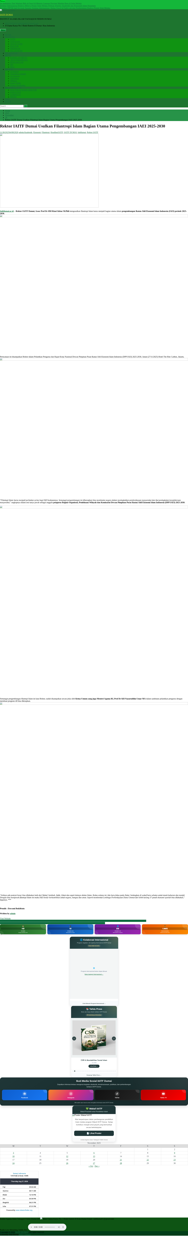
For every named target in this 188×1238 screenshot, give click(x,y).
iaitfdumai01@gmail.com (28, 23)
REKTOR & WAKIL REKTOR (23, 90)
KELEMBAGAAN (13, 88)
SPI (11, 65)
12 (67, 1156)
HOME (8, 35)
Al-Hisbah (14, 71)
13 (94, 1156)
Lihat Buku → (94, 1066)
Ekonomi (37, 132)
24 (13, 1163)
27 (94, 1163)
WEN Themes (25, 1234)
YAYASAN (15, 42)
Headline (54, 132)
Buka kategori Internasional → (94, 974)
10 (13, 1156)
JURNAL (9, 69)
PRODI (13, 97)
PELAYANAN (11, 53)
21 (121, 1160)
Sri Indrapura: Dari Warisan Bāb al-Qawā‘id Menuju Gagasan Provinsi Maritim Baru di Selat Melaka (41, 3)
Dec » (97, 1166)
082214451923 (11, 23)
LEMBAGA (15, 95)
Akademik (28, 132)
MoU (12, 67)
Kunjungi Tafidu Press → (94, 1075)
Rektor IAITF (92, 132)
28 (121, 1163)
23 (175, 1160)
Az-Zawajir (15, 76)
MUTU (8, 55)
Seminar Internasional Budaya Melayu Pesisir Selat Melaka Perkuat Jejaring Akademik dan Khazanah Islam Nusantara (48, 6)
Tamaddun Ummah (18, 74)
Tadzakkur (14, 78)
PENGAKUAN (16, 62)
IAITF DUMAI (6, 15)
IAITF (12, 39)
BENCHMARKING (19, 60)
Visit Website (5, 918)
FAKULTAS (15, 92)
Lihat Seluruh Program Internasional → (94, 1003)
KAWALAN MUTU (18, 58)
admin (21, 132)
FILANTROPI (16, 51)
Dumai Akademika (17, 85)
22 (148, 1160)
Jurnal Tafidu (15, 83)
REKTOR (14, 46)
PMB (7, 99)
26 (67, 1163)
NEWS (8, 101)
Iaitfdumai (82, 132)
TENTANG (10, 37)
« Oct (91, 1166)
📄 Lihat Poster (94, 1133)
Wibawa (13, 81)
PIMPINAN (15, 48)
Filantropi (45, 132)
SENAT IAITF (16, 44)
